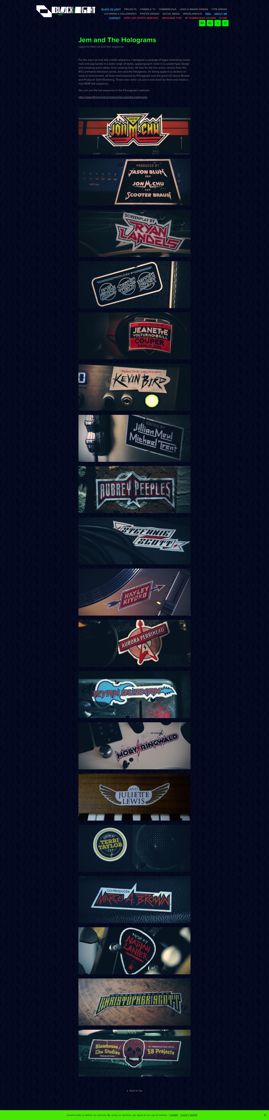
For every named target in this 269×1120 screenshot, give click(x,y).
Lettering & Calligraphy (120, 13)
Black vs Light (111, 9)
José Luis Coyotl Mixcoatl (141, 18)
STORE (223, 18)
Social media (171, 13)
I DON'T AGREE (188, 1115)
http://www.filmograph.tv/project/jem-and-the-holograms (112, 97)
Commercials (167, 9)
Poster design (149, 13)
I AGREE (173, 1115)
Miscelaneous (192, 13)
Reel (208, 13)
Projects (130, 9)
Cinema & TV (147, 9)
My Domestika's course (200, 18)
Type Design (219, 9)
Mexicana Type (172, 18)
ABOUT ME (220, 13)
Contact (114, 18)
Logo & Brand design (194, 9)
